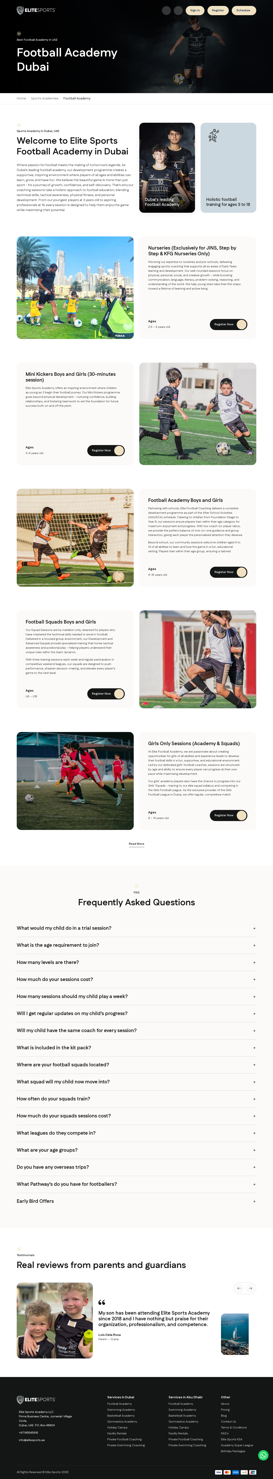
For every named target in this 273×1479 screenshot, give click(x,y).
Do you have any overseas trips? (53, 1167)
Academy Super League (237, 1445)
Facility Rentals (117, 1433)
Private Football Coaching (124, 1439)
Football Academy (119, 1404)
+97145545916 (28, 1433)
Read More (136, 844)
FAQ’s (225, 1433)
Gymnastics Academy (122, 1422)
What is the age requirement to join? (58, 945)
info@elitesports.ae (32, 1440)
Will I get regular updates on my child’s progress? (72, 1013)
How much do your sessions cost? (55, 979)
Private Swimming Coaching (126, 1445)
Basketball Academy (121, 1416)
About (225, 1404)
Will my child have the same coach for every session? (77, 1030)
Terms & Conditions (234, 1427)
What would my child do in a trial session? (64, 928)
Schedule (243, 10)
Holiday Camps (117, 1427)
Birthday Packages (233, 1451)
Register (218, 10)
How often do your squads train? (53, 1099)
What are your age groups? (47, 1150)
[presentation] (239, 1288)
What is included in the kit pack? (54, 1048)
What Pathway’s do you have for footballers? (67, 1184)
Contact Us (228, 1422)
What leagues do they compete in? (56, 1133)
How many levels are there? (48, 962)
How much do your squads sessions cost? (64, 1116)
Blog (224, 1416)
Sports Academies (44, 98)
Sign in (195, 10)
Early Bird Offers (35, 1201)
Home (21, 98)
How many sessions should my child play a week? (72, 996)
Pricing (225, 1410)
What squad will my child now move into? (63, 1082)
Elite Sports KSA (231, 1439)
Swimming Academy (121, 1410)
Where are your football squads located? (63, 1065)
